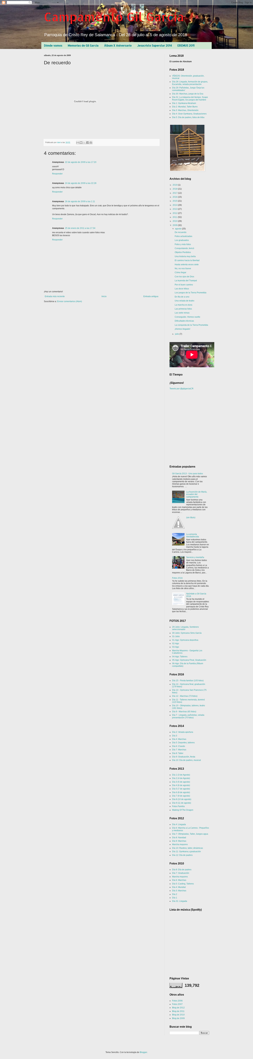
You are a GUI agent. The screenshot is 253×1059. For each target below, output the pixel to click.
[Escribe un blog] (81, 142)
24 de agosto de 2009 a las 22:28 (80, 183)
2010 (175, 221)
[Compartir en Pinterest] (91, 142)
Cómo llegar (180, 272)
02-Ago (175, 643)
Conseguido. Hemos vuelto (187, 317)
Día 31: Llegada (179, 901)
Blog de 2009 (178, 1018)
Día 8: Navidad (179, 837)
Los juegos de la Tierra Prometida (190, 292)
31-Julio (176, 636)
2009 (175, 225)
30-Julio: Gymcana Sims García (187, 633)
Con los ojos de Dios (184, 276)
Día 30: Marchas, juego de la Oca (187, 94)
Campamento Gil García (114, 16)
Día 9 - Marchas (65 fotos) (184, 711)
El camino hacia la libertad (187, 260)
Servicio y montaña (195, 557)
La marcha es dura (183, 305)
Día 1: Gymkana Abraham (184, 103)
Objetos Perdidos (183, 252)
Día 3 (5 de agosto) (181, 782)
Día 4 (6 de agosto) (181, 785)
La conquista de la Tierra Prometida (191, 325)
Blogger (143, 1052)
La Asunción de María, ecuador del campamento (196, 494)
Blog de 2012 (178, 1007)
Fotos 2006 (177, 1001)
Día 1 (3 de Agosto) (181, 775)
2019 (175, 185)
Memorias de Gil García (83, 45)
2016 (175, 197)
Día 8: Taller (177, 753)
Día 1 (174, 897)
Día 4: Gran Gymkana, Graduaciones (189, 114)
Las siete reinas (182, 313)
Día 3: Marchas (179, 890)
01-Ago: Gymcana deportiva (185, 640)
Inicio (104, 296)
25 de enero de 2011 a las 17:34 (80, 228)
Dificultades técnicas (184, 321)
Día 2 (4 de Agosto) (181, 778)
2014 (175, 205)
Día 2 (174, 894)
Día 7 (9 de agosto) (181, 796)
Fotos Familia (178, 806)
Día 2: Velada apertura (182, 732)
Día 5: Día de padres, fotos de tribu (188, 117)
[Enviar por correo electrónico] (78, 142)
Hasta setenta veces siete (187, 264)
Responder (57, 174)
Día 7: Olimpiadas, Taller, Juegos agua (190, 834)
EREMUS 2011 (185, 45)
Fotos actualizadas (183, 236)
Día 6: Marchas (179, 880)
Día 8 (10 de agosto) (181, 799)
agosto (178, 228)
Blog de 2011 (178, 1011)
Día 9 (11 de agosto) (181, 803)
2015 (175, 201)
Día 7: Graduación (180, 873)
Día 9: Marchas (179, 841)
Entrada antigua (150, 296)
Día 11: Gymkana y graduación (186, 851)
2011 (175, 217)
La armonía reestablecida (192, 535)
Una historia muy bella (185, 256)
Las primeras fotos (183, 309)
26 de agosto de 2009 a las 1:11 (80, 201)
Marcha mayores (180, 844)
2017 (175, 193)
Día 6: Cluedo (178, 746)
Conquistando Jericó (184, 248)
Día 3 (174, 735)
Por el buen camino (184, 284)
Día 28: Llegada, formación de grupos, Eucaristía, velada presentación (190, 82)
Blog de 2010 (178, 1015)
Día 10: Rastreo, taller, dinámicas (187, 848)
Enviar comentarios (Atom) (69, 301)
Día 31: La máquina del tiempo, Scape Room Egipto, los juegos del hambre (190, 98)
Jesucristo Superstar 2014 (154, 45)
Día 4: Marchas (179, 739)
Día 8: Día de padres (181, 869)
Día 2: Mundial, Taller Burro (185, 106)
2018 (175, 189)
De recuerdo (180, 232)
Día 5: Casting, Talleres (183, 884)
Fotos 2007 (177, 1004)
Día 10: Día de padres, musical (186, 760)
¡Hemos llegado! (182, 329)
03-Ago (175, 647)
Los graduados (182, 240)
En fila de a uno (182, 297)
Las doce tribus (182, 288)
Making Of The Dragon (182, 810)
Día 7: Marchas (179, 749)
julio (177, 334)
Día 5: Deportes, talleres (183, 742)
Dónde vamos (53, 45)
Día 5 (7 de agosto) (181, 789)
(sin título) (190, 517)
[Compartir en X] (84, 142)
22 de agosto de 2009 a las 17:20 (80, 162)
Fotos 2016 (177, 578)
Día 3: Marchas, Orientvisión (185, 110)
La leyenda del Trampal (186, 280)
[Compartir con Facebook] (87, 142)
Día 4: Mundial (179, 887)
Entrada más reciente (55, 296)
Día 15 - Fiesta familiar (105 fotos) (188, 680)
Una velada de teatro (184, 301)
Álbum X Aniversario (118, 45)
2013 (175, 209)
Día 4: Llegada (179, 824)
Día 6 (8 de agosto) (181, 792)
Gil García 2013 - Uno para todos (187, 473)
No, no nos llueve (183, 268)
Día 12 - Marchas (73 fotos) (184, 696)
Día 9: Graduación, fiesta (183, 757)
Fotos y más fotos (183, 244)
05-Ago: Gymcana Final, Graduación (189, 660)
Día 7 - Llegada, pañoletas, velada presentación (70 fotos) (188, 716)
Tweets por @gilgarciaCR (181, 388)
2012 (175, 213)
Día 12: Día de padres (182, 855)
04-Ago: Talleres (179, 656)
